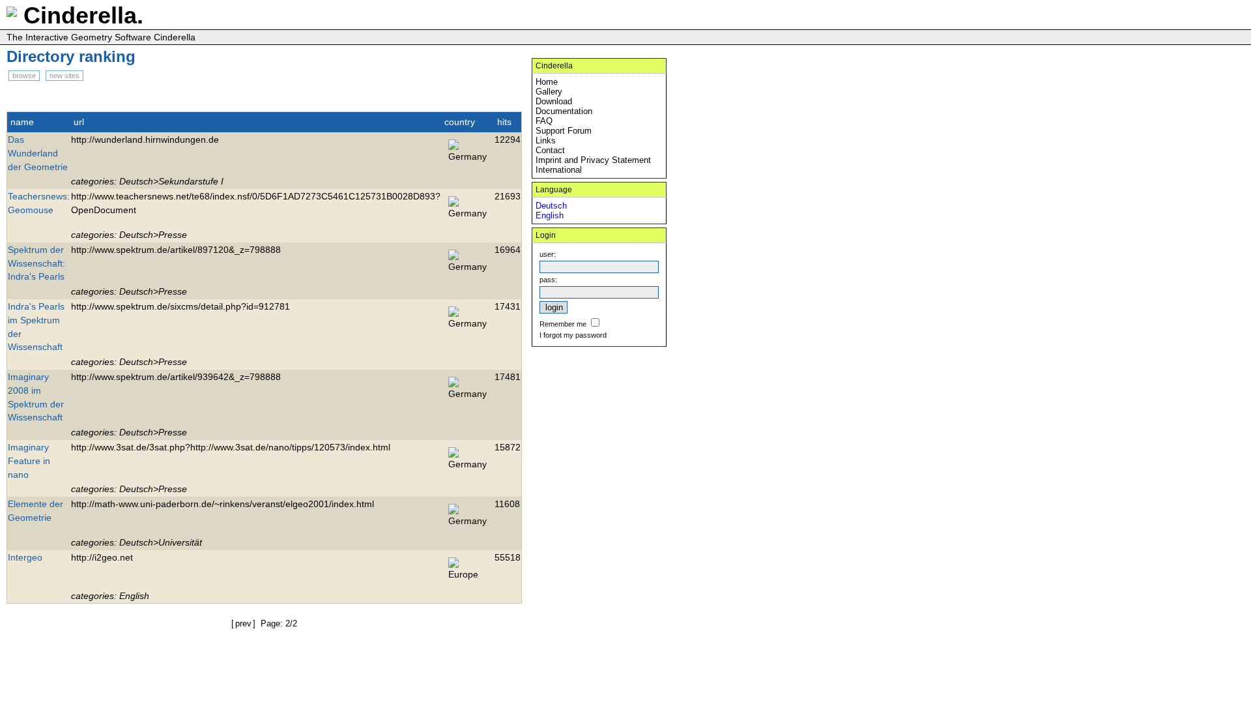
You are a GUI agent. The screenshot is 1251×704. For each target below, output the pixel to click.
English (550, 215)
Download (554, 101)
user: (547, 254)
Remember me (562, 324)
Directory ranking (71, 56)
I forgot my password (573, 335)
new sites (64, 76)
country (459, 122)
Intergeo (25, 557)
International (559, 170)
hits (504, 122)
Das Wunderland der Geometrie (38, 153)
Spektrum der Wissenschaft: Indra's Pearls (36, 263)
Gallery (549, 91)
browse (24, 76)
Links (546, 140)
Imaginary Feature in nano (29, 461)
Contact (550, 150)
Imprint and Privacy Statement (593, 160)
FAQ (544, 121)
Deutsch (551, 206)
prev (243, 623)
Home (547, 82)
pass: (548, 280)
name (22, 122)
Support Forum (564, 131)
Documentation (564, 111)
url (79, 122)
